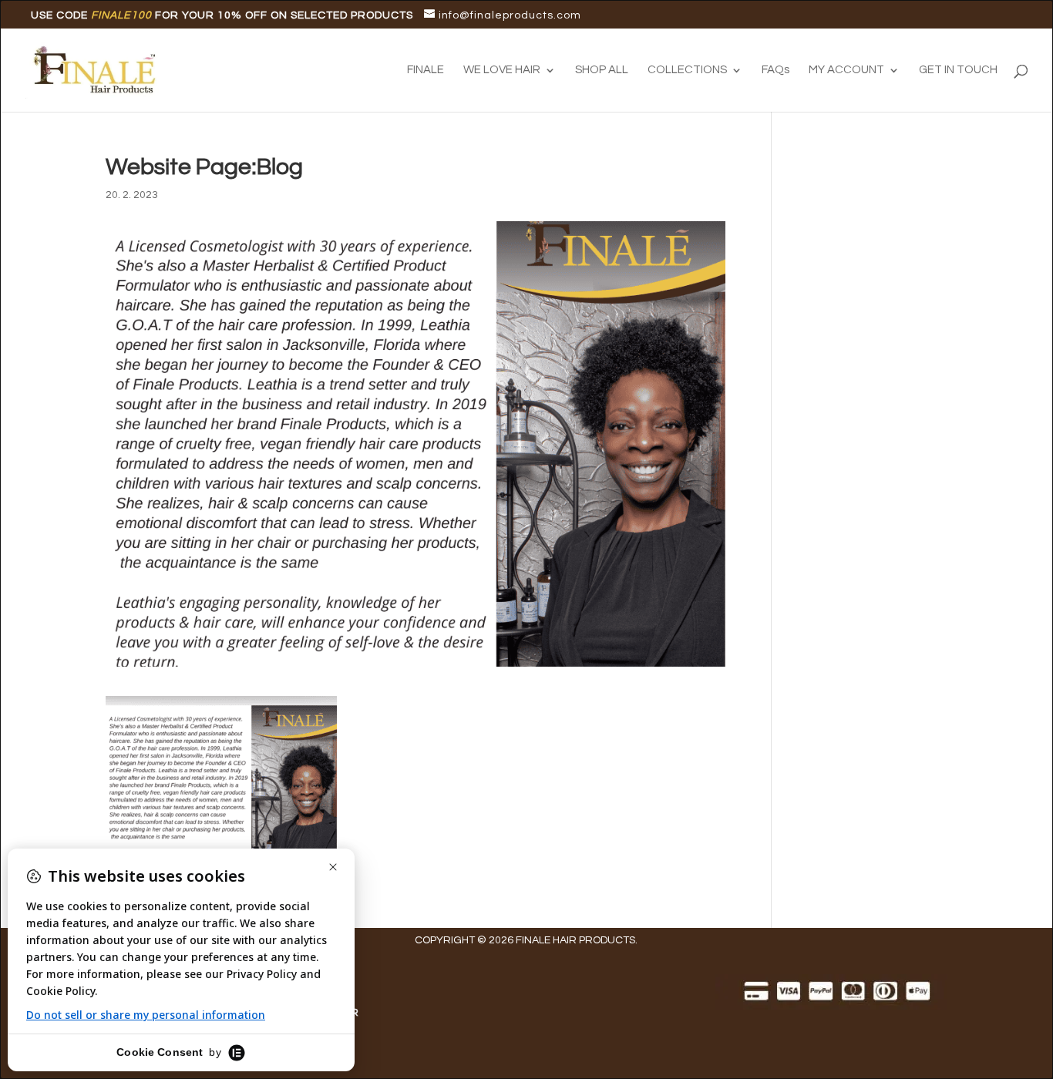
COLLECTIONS (687, 70)
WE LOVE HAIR (501, 70)
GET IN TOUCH (958, 70)
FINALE (425, 70)
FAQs (775, 70)
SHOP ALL (601, 70)
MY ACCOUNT (846, 70)
